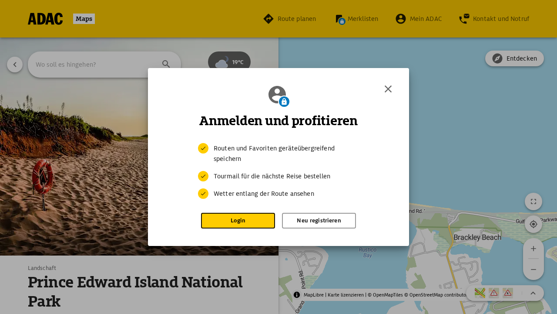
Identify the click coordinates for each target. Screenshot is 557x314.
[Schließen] (388, 88)
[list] (278, 171)
